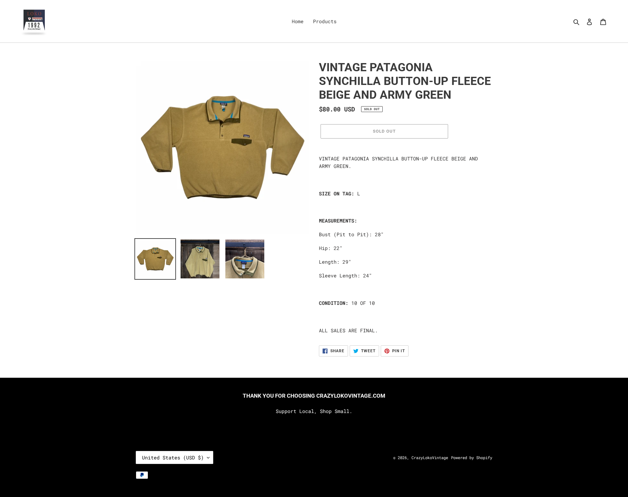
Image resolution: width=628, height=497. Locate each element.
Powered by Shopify (471, 457)
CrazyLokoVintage (429, 457)
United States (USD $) (173, 457)
